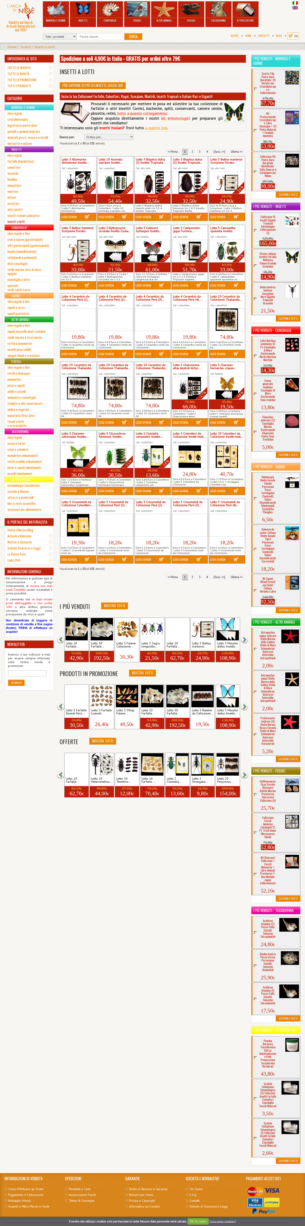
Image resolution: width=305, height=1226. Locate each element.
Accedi (234, 35)
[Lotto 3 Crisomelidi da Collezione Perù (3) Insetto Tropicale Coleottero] (189, 525)
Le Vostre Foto (16, 554)
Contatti (263, 35)
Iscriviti (16, 682)
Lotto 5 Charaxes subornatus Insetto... (75, 435)
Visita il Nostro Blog (20, 529)
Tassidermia (218, 20)
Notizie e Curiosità (19, 541)
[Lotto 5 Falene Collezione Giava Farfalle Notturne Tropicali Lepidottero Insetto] (127, 629)
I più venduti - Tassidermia (273, 910)
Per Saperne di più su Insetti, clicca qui (93, 85)
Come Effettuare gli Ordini (26, 1189)
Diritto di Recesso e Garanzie (148, 1189)
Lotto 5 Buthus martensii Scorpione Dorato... (78, 229)
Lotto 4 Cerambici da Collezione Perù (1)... (76, 298)
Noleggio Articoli (19, 1201)
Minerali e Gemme (56, 20)
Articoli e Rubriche (19, 535)
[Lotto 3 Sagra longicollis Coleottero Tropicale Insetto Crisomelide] (152, 629)
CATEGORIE (14, 98)
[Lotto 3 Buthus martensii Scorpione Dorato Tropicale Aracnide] (203, 629)
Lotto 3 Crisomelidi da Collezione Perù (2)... (150, 503)
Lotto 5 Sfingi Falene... (125, 712)
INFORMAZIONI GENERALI (24, 571)
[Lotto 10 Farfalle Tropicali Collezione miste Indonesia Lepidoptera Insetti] (77, 629)
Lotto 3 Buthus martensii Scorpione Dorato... (226, 161)
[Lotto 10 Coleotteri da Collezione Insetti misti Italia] (226, 456)
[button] (63, 639)
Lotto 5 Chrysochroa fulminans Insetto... (112, 435)
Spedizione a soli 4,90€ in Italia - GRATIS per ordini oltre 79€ (120, 58)
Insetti (83, 20)
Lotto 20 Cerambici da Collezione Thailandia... (226, 298)
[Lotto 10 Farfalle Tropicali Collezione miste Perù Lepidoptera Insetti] (177, 629)
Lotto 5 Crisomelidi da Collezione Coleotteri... (77, 503)
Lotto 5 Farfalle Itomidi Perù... (76, 712)
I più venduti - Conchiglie (272, 330)
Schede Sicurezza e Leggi (24, 547)
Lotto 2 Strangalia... (200, 780)
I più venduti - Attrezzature (274, 1030)
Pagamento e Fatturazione (26, 1195)
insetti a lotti (45, 47)
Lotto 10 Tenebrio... (123, 780)
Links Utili (13, 560)
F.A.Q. (193, 1195)
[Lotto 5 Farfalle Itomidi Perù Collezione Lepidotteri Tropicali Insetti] (77, 696)
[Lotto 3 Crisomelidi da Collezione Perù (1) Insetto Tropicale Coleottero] (115, 525)
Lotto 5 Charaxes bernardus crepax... (223, 366)
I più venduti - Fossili (269, 771)
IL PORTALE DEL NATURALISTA (27, 522)
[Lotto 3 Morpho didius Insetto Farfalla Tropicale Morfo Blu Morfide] (228, 629)
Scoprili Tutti (288, 194)
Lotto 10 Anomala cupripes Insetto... (111, 161)
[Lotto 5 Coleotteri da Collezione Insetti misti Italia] (189, 456)
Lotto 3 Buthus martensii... (201, 645)
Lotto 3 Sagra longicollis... (151, 645)
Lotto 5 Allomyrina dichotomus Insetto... (75, 161)
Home (248, 35)
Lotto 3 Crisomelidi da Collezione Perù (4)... (225, 503)
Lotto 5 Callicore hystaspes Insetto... (149, 229)
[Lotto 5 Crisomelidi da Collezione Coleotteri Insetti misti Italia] (78, 525)
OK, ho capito (198, 1221)
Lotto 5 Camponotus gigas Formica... (186, 229)
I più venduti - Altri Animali (274, 622)
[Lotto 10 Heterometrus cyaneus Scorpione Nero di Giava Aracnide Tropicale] (102, 764)
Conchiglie (110, 20)
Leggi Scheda (69, 217)
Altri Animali (164, 20)
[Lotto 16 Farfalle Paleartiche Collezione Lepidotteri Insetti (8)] (152, 764)
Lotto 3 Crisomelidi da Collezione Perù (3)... (188, 503)
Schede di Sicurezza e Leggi (209, 1206)
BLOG (279, 35)
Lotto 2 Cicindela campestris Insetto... (149, 435)
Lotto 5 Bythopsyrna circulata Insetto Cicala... (115, 229)
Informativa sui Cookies (144, 1206)
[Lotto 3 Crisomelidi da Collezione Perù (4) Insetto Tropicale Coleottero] (226, 525)
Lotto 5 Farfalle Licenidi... (101, 712)
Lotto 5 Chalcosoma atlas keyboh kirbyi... (187, 366)
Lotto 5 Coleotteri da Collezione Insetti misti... (189, 435)
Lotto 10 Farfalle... (72, 645)
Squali (137, 20)
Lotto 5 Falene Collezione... (126, 645)
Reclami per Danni (141, 1195)
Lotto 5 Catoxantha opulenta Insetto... (222, 229)
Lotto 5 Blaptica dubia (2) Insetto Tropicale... (188, 161)
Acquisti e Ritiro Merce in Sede (28, 1206)
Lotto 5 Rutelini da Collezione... (202, 712)
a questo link (156, 127)
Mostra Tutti (114, 605)
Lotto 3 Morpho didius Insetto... (227, 645)
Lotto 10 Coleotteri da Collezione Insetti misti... (226, 435)
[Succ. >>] (219, 151)
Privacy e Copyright (142, 1201)
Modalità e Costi (79, 1189)
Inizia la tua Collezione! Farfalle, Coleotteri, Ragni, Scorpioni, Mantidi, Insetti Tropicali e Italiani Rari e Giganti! (137, 96)
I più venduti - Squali (269, 466)
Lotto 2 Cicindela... (174, 780)
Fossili (191, 20)
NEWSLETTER (16, 644)
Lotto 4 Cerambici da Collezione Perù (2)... (113, 298)
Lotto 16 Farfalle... (148, 780)
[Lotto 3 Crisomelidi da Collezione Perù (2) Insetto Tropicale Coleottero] (152, 525)
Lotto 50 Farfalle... (97, 645)
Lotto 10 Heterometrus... (101, 780)
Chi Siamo (196, 1189)
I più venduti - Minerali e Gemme (271, 60)
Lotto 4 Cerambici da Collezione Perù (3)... (150, 298)
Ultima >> (237, 151)
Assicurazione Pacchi (82, 1195)
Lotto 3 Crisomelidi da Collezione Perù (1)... (113, 503)
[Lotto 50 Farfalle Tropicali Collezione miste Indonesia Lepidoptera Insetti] (102, 629)
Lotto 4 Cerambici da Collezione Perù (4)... (187, 298)
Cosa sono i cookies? (222, 1221)
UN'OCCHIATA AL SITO (22, 58)
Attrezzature (245, 20)
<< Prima (172, 151)
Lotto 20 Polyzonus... (225, 780)
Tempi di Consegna (81, 1201)
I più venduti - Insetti (269, 206)
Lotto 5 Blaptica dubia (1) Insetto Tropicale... (151, 161)
